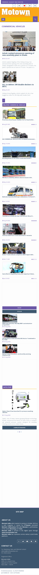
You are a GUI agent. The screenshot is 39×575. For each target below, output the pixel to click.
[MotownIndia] (19, 12)
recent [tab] (19, 308)
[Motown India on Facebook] (14, 5)
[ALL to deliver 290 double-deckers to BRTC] (9, 77)
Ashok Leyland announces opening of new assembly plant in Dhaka (18, 54)
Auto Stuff (7, 387)
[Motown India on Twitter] (19, 5)
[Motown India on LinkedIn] (35, 5)
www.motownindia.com (9, 532)
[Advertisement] (19, 293)
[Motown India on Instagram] (29, 5)
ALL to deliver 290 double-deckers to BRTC (18, 85)
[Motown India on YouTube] (24, 5)
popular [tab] (19, 311)
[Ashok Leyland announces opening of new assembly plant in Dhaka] (19, 41)
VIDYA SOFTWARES (15, 573)
